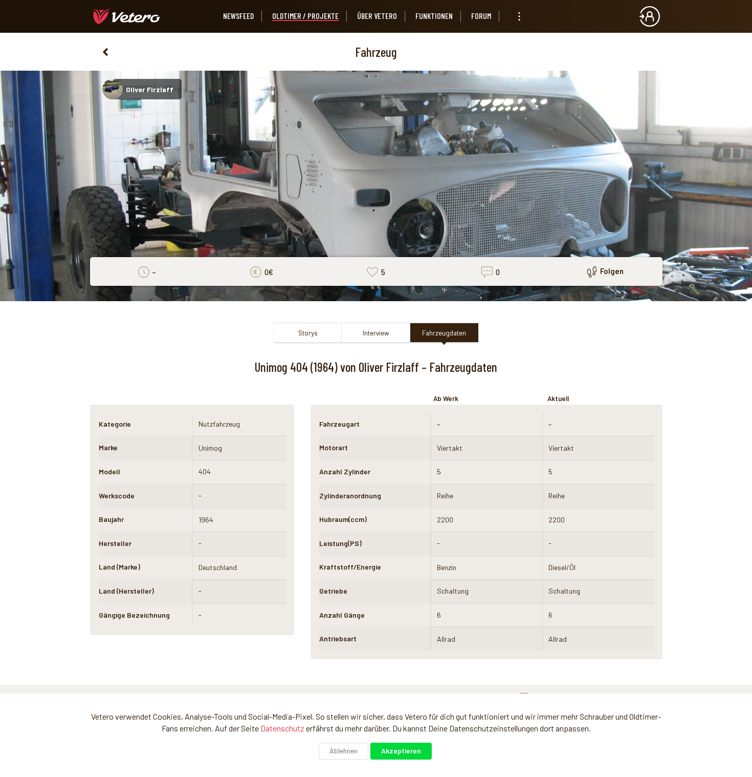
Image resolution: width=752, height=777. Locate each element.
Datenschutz (282, 728)
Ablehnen (343, 750)
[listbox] (519, 16)
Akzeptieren (401, 750)
